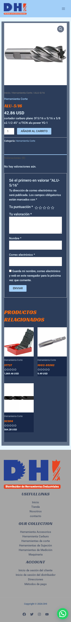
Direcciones (35, 579)
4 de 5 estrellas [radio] (48, 208)
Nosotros (36, 511)
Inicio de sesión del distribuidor (35, 575)
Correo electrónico (22, 254)
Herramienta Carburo (35, 536)
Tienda (35, 507)
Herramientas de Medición (35, 550)
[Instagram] (39, 614)
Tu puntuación (21, 207)
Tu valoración (20, 214)
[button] (60, 29)
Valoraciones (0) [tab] (14, 158)
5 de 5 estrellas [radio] (52, 208)
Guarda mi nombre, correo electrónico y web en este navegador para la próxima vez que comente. (35, 275)
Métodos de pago (35, 584)
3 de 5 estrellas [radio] (44, 208)
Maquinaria (36, 554)
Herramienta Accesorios (35, 532)
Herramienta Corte (22, 92)
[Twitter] (32, 614)
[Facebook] (24, 614)
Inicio (7, 92)
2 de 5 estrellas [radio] (40, 208)
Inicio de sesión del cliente (35, 570)
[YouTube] (47, 614)
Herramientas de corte (35, 541)
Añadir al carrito (34, 131)
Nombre (15, 238)
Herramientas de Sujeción (35, 545)
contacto (35, 516)
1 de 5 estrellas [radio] (36, 208)
